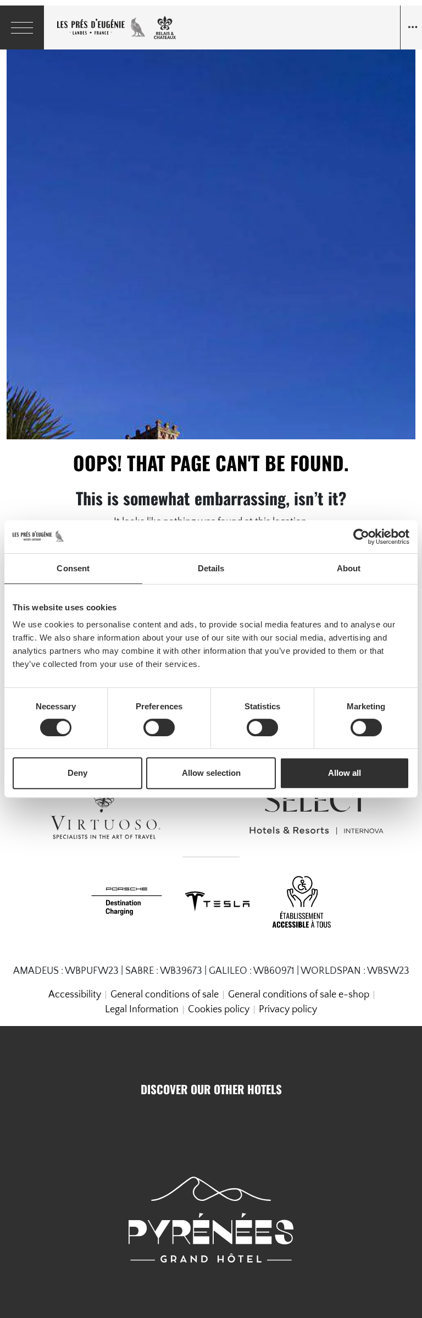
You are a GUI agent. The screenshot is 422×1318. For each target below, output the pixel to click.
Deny (77, 772)
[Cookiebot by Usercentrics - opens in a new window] (361, 536)
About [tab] (349, 568)
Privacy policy (288, 1009)
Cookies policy (218, 1009)
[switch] (159, 727)
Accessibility (74, 994)
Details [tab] (211, 568)
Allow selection (211, 772)
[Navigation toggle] (411, 27)
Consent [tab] (73, 568)
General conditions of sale (164, 994)
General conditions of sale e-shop (298, 994)
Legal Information (142, 1009)
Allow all (344, 772)
